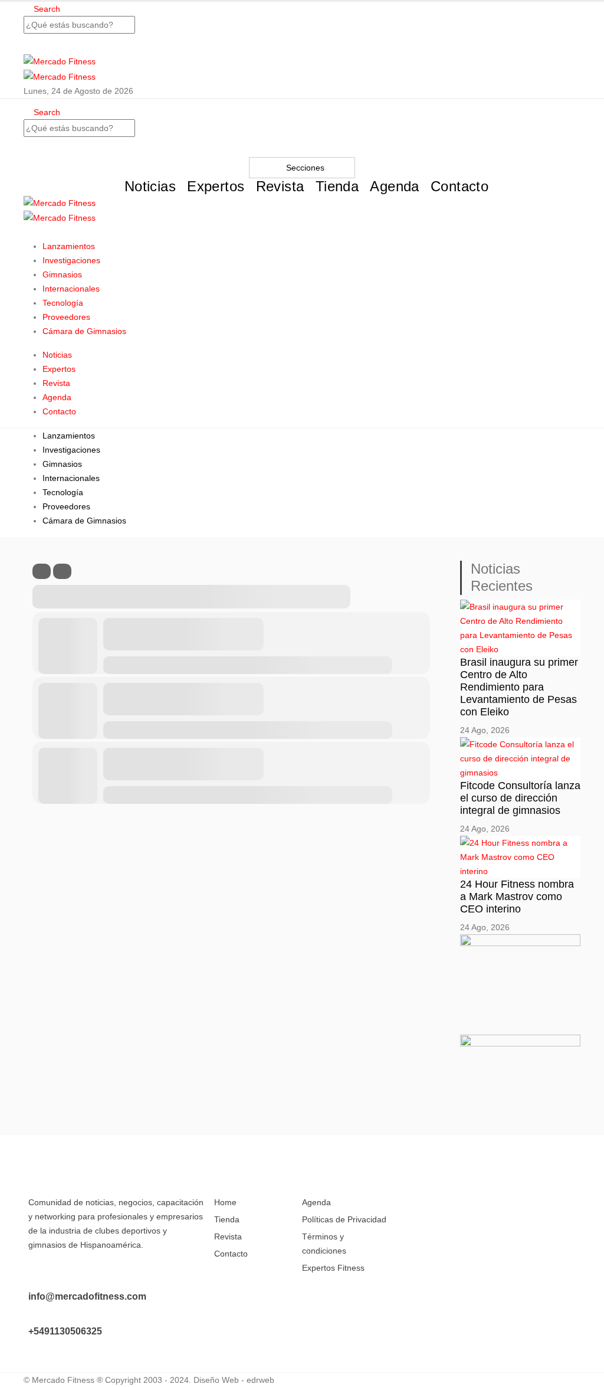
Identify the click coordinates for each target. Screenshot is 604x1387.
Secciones (305, 167)
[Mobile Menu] (27, 232)
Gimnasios (62, 274)
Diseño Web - (233, 1380)
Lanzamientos (68, 246)
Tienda (337, 186)
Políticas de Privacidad (344, 1219)
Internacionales (71, 288)
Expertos (215, 186)
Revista (280, 186)
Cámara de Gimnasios (84, 331)
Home (225, 1202)
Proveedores (66, 317)
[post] (520, 627)
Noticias (150, 186)
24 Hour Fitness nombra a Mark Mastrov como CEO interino (517, 896)
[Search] (302, 44)
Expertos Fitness (333, 1267)
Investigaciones (71, 260)
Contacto (459, 186)
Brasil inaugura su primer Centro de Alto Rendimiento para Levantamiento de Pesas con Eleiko (519, 687)
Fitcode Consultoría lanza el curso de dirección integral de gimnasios (520, 798)
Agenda (394, 186)
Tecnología (62, 303)
